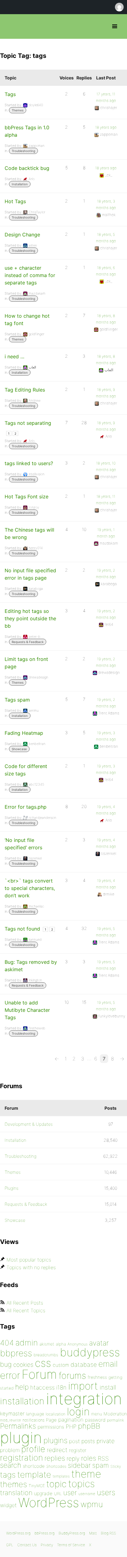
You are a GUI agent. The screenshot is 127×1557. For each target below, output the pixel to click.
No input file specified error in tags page (30, 574)
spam (100, 1465)
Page (51, 1420)
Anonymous (78, 1344)
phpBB (89, 1426)
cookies (23, 1364)
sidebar (79, 1465)
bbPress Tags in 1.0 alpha (27, 131)
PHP (71, 1426)
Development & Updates (29, 1124)
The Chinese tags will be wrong (29, 533)
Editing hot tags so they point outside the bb (30, 618)
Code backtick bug (27, 168)
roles (88, 1458)
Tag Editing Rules (25, 390)
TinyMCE (37, 1485)
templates (61, 1476)
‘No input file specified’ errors (23, 844)
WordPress (48, 1502)
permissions (51, 1427)
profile (33, 1449)
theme (86, 1474)
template (34, 1475)
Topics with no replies (31, 1267)
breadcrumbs (46, 1354)
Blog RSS (108, 1533)
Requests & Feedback (27, 642)
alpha (61, 1344)
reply (73, 1458)
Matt (93, 1533)
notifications (33, 1420)
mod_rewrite (10, 1420)
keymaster (12, 1413)
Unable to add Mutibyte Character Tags (27, 1010)
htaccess (42, 1387)
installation (22, 1400)
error (10, 1375)
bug (6, 1364)
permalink (115, 1420)
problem (10, 1450)
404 (7, 1342)
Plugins (11, 1188)
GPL (9, 1545)
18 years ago (106, 127)
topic (56, 1484)
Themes (17, 110)
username (86, 1493)
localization (55, 1414)
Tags (10, 94)
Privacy (47, 1545)
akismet (46, 1344)
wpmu (91, 1504)
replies (54, 1458)
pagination (71, 1419)
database (84, 1364)
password (95, 1420)
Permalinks (18, 1426)
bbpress (16, 1353)
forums (72, 1375)
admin (26, 1342)
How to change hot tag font (27, 319)
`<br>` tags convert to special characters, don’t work (30, 888)
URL (58, 1493)
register (77, 1450)
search (10, 1465)
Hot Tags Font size (26, 496)
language (35, 1413)
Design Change (22, 234)
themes (13, 1484)
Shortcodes (56, 1466)
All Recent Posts (24, 1303)
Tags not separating (28, 423)
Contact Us (27, 1545)
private (105, 1441)
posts (88, 1441)
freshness (97, 1377)
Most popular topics (28, 1260)
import (83, 1386)
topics (81, 1484)
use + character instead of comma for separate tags (30, 275)
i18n (61, 1387)
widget (8, 1505)
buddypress (90, 1352)
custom (61, 1365)
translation (16, 1493)
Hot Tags (15, 201)
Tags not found (22, 929)
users (106, 1492)
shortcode (34, 1466)
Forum (39, 1374)
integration (84, 1398)
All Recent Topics (25, 1310)
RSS (103, 1458)
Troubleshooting (23, 151)
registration (21, 1458)
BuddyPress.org (72, 1533)
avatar (99, 1343)
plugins (55, 1440)
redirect (57, 1450)
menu (96, 1413)
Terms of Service (71, 1545)
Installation (20, 184)
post (74, 1441)
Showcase (19, 749)
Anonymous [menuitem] (119, 7)
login (78, 1411)
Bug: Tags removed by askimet (31, 965)
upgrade (43, 1493)
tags (8, 1474)
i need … (14, 356)
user (70, 1492)
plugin (21, 1437)
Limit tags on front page (26, 663)
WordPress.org (18, 1533)
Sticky (115, 1466)
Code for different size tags (26, 770)
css (43, 1363)
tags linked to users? (29, 463)
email (108, 1364)
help (22, 1387)
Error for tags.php (26, 807)
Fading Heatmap (24, 733)
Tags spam (17, 700)
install (108, 1387)
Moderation (115, 1413)
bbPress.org (10, 26)
